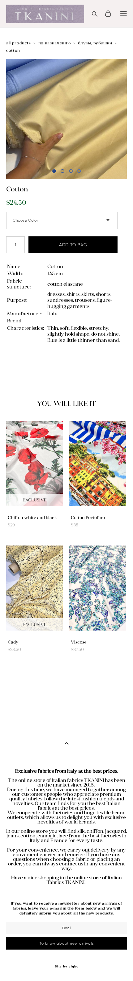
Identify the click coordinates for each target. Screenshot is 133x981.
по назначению (54, 43)
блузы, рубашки (95, 43)
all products (18, 43)
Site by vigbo (67, 966)
